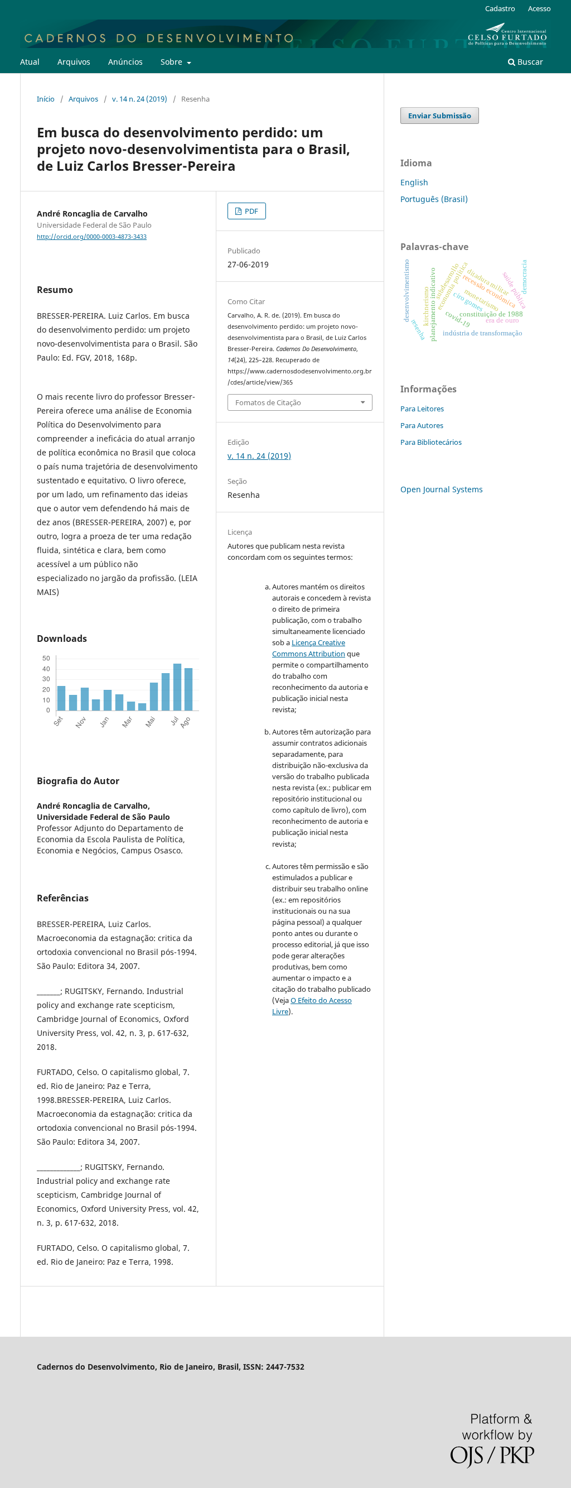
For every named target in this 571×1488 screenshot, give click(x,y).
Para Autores (421, 425)
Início (46, 99)
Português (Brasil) (434, 199)
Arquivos (73, 61)
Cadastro (500, 8)
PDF (250, 211)
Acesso (539, 8)
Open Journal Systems (441, 489)
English (414, 182)
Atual (30, 61)
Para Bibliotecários (431, 442)
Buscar (529, 61)
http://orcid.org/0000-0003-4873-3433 (92, 237)
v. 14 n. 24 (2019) (139, 99)
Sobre (173, 61)
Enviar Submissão (439, 116)
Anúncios (125, 61)
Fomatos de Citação (268, 402)
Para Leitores (422, 409)
